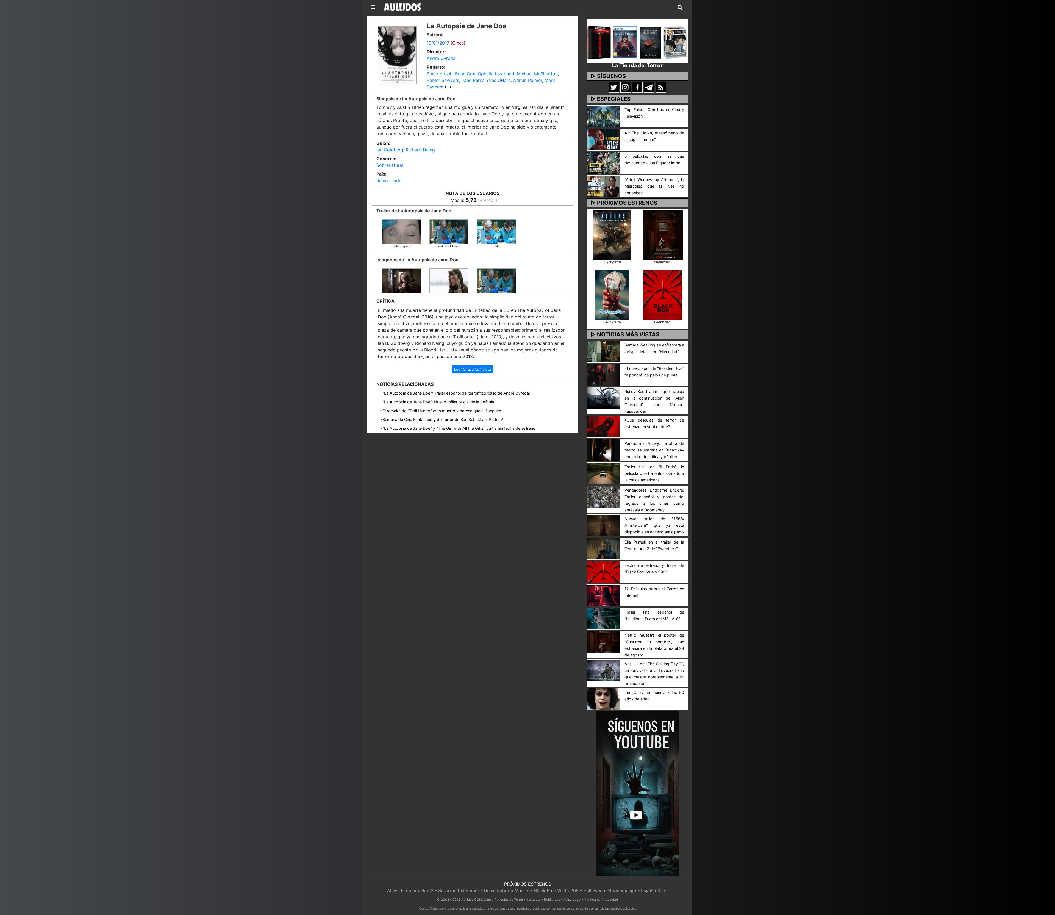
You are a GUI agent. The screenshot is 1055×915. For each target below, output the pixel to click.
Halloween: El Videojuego (609, 890)
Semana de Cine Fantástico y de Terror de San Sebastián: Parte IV (442, 419)
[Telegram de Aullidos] (649, 87)
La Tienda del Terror (637, 65)
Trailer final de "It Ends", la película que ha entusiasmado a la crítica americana (654, 473)
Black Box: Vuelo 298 (556, 890)
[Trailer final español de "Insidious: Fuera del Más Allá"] (603, 618)
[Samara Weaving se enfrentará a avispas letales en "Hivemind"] (603, 351)
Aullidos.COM (471, 899)
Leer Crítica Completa (472, 369)
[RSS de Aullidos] (661, 87)
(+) (448, 87)
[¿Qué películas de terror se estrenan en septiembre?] (603, 426)
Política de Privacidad (601, 899)
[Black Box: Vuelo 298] (662, 294)
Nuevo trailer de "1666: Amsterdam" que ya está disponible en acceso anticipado (654, 525)
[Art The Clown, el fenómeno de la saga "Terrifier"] (603, 139)
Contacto (533, 899)
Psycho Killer (654, 890)
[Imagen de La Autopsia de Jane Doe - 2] (449, 280)
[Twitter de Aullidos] (614, 87)
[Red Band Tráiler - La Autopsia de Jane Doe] (449, 231)
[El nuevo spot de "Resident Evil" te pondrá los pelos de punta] (603, 374)
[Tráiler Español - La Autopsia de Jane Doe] (401, 231)
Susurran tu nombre (458, 890)
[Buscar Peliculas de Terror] (680, 7)
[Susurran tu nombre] (663, 234)
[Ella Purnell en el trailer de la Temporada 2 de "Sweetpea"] (603, 548)
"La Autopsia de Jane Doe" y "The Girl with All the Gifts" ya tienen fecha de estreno (458, 428)
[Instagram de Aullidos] (625, 87)
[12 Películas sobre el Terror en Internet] (603, 595)
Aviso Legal (572, 899)
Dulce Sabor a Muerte (506, 890)
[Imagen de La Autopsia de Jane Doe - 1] (496, 280)
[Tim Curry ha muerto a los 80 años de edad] (603, 699)
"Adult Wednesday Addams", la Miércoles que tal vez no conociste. (654, 186)
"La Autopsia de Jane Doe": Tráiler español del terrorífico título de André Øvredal (456, 393)
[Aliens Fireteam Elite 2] (612, 234)
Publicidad (552, 899)
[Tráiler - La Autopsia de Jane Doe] (496, 231)
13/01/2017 (438, 43)
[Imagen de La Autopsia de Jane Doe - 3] (401, 280)
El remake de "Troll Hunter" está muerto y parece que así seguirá (441, 410)
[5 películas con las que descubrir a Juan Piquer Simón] (603, 162)
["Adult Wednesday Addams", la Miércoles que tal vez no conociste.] (603, 185)
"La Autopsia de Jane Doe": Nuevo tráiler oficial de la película (438, 402)
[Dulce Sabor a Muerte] (612, 294)
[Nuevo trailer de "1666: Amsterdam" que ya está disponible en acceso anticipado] (603, 525)
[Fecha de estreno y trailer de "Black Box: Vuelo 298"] (603, 571)
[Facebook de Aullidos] (637, 87)
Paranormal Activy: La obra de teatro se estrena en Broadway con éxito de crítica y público (654, 450)
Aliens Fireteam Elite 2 (410, 890)
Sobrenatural (389, 165)
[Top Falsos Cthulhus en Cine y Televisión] (603, 115)
